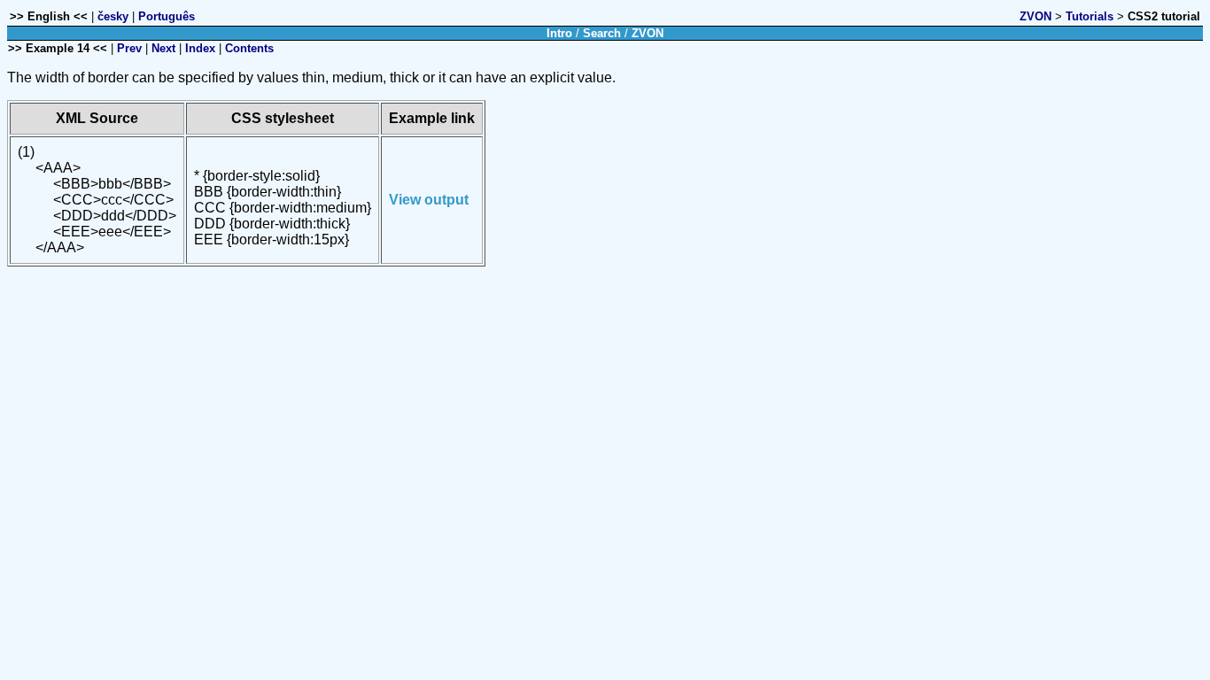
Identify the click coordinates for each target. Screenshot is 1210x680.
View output (429, 199)
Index (200, 48)
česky (112, 16)
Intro (559, 33)
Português (166, 16)
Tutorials (1089, 16)
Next (163, 48)
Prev (129, 48)
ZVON (1035, 16)
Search (602, 33)
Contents (249, 48)
